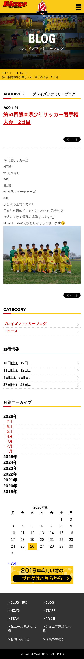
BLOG (49, 602)
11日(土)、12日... (17, 370)
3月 (10, 441)
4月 (10, 436)
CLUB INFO (19, 602)
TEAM (15, 618)
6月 (10, 426)
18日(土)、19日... (17, 363)
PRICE (50, 618)
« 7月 (12, 563)
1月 (10, 451)
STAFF (50, 610)
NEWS (15, 610)
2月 (10, 446)
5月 (10, 431)
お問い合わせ (20, 639)
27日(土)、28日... (17, 385)
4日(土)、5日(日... (17, 377)
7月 (10, 421)
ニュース (10, 331)
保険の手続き (54, 639)
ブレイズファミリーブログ (24, 324)
